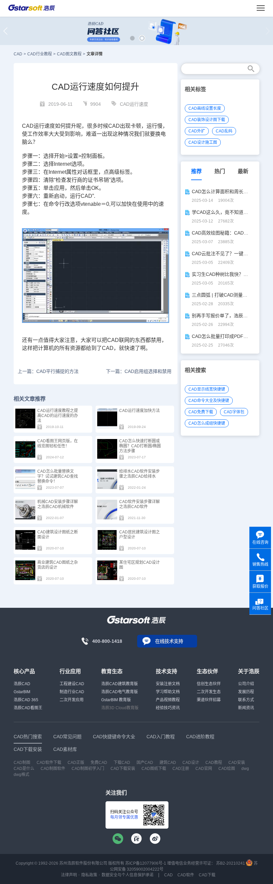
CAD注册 (180, 768)
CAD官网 (203, 768)
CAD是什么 (24, 768)
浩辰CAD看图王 (28, 708)
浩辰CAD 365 (26, 700)
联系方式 (246, 700)
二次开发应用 (72, 700)
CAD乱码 (224, 131)
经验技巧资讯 (168, 708)
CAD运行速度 (134, 104)
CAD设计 (190, 762)
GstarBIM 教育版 (116, 700)
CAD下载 (207, 875)
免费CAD (99, 762)
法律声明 (69, 875)
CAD (18, 54)
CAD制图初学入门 (88, 768)
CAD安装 (236, 762)
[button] (132, 38)
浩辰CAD (22, 684)
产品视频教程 (168, 700)
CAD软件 (185, 875)
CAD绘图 (226, 768)
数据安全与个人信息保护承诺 (127, 875)
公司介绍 (246, 684)
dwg (245, 768)
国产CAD (144, 762)
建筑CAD (167, 762)
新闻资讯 (246, 708)
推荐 (196, 171)
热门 (219, 171)
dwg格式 (21, 774)
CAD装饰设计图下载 (206, 119)
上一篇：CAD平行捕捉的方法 (48, 371)
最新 (243, 171)
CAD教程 (213, 762)
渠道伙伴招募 (209, 700)
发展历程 (246, 692)
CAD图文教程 (69, 54)
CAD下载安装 (123, 768)
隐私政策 (89, 875)
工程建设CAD (72, 684)
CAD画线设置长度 (204, 108)
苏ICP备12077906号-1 (145, 863)
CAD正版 (76, 762)
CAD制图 (22, 762)
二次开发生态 (209, 692)
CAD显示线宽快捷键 (206, 389)
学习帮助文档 (168, 692)
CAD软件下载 (49, 762)
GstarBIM (22, 692)
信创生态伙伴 (209, 684)
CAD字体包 (234, 412)
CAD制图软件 (53, 768)
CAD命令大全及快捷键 (208, 400)
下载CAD (122, 762)
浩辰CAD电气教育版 (119, 692)
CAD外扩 (196, 131)
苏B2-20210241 (230, 863)
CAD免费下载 (200, 412)
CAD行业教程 (39, 54)
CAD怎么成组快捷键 (206, 423)
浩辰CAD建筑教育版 (119, 684)
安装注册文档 (168, 684)
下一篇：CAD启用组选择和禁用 (138, 371)
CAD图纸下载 (153, 768)
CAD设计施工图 (202, 142)
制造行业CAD (72, 692)
